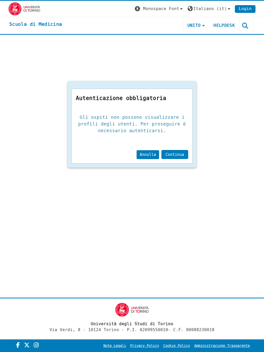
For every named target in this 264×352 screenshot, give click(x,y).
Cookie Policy (176, 345)
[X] (27, 345)
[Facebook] (18, 345)
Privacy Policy (144, 345)
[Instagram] (36, 345)
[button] (159, 9)
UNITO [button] (194, 25)
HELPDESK (224, 25)
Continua (175, 154)
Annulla (148, 154)
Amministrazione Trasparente (222, 345)
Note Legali (114, 345)
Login (245, 9)
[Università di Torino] (24, 9)
